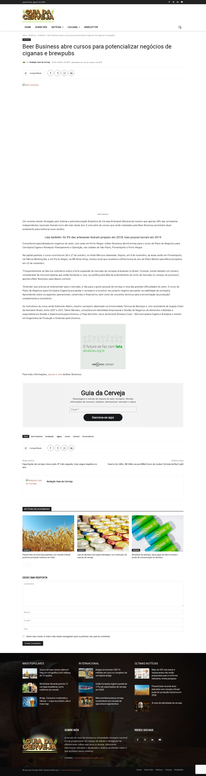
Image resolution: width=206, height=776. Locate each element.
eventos (76, 436)
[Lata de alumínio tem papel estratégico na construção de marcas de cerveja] (103, 533)
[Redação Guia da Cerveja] (24, 62)
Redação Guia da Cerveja (40, 62)
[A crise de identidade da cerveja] (142, 707)
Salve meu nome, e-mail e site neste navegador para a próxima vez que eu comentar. (68, 636)
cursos (67, 436)
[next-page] (29, 565)
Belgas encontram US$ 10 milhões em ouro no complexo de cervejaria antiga (111, 672)
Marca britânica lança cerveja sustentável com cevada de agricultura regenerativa (109, 701)
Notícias (32, 35)
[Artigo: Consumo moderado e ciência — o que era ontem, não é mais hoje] (29, 702)
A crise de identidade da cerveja (167, 703)
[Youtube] (182, 2)
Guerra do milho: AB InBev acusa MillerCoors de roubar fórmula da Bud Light (146, 464)
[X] (57, 73)
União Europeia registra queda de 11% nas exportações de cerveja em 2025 (111, 687)
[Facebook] (169, 2)
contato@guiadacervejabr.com (89, 757)
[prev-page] (24, 565)
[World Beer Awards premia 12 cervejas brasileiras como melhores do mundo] (29, 687)
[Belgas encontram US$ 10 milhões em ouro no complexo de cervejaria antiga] (86, 673)
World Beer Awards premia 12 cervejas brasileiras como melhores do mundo (54, 687)
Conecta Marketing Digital (70, 770)
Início (24, 35)
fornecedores (88, 436)
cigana (59, 436)
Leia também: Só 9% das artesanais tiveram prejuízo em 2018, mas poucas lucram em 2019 (103, 237)
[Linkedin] (177, 2)
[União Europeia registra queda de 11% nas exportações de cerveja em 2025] (86, 687)
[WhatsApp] (64, 73)
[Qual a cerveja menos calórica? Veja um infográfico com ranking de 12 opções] (29, 673)
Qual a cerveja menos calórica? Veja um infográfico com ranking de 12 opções (55, 672)
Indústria (41, 35)
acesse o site (55, 374)
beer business (36, 436)
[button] (180, 27)
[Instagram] (173, 2)
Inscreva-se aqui (103, 417)
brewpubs (49, 436)
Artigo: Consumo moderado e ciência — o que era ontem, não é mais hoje (55, 701)
